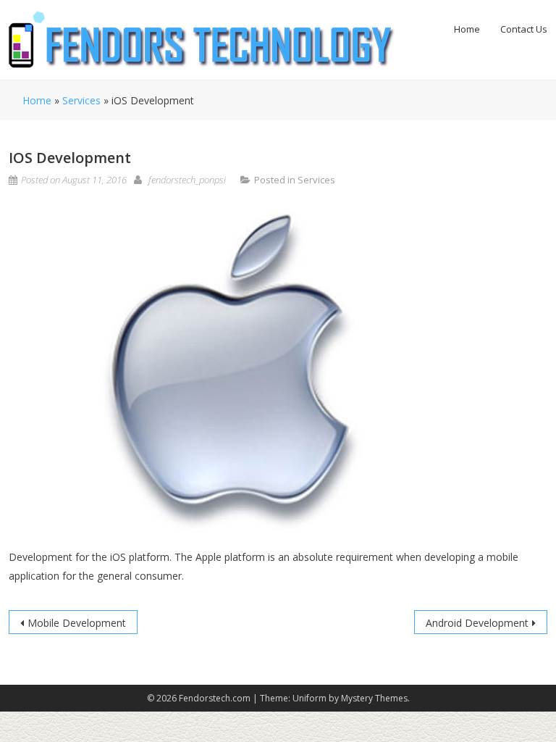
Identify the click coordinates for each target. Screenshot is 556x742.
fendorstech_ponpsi (187, 179)
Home (467, 29)
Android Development (477, 623)
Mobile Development (77, 623)
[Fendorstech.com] (202, 39)
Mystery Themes (374, 698)
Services (81, 100)
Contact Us (523, 29)
